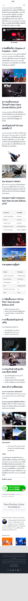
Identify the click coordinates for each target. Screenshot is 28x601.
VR (6, 496)
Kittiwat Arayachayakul (9, 494)
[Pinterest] (18, 509)
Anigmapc (15, 42)
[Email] (23, 509)
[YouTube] (17, 570)
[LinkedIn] (11, 509)
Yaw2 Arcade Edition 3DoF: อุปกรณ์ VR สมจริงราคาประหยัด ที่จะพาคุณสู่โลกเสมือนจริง (16, 448)
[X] (6, 509)
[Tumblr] (16, 509)
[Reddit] (9, 509)
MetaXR (10, 479)
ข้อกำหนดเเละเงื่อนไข (14, 566)
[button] (3, 542)
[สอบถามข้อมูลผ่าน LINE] (14, 486)
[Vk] (21, 509)
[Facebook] (4, 509)
